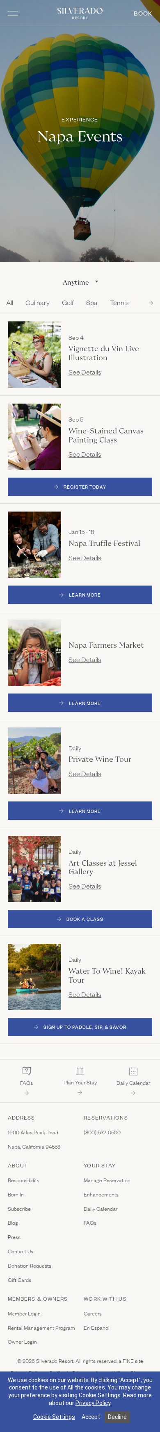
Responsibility (23, 1180)
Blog (13, 1222)
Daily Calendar (100, 1208)
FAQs (90, 1222)
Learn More (111, 596)
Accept (91, 1417)
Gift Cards (19, 1280)
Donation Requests (29, 1265)
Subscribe (19, 1208)
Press (14, 1237)
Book (143, 13)
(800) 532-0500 (102, 1132)
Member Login (24, 1313)
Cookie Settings (54, 1417)
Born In (16, 1194)
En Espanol (97, 1327)
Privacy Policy (92, 1403)
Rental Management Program (41, 1327)
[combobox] (80, 282)
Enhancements (101, 1194)
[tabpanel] (80, 679)
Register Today (85, 486)
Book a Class (84, 918)
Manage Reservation (107, 1180)
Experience (80, 119)
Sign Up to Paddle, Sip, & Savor (85, 1026)
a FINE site (130, 1360)
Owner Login (22, 1341)
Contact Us (20, 1251)
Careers (93, 1313)
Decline (117, 1417)
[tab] (9, 305)
